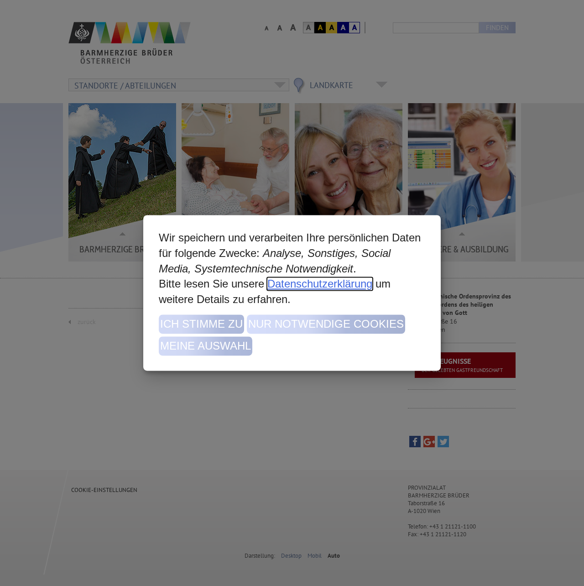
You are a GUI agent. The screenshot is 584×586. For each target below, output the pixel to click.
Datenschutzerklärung (319, 284)
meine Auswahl (205, 346)
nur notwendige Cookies (326, 324)
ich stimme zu (201, 324)
